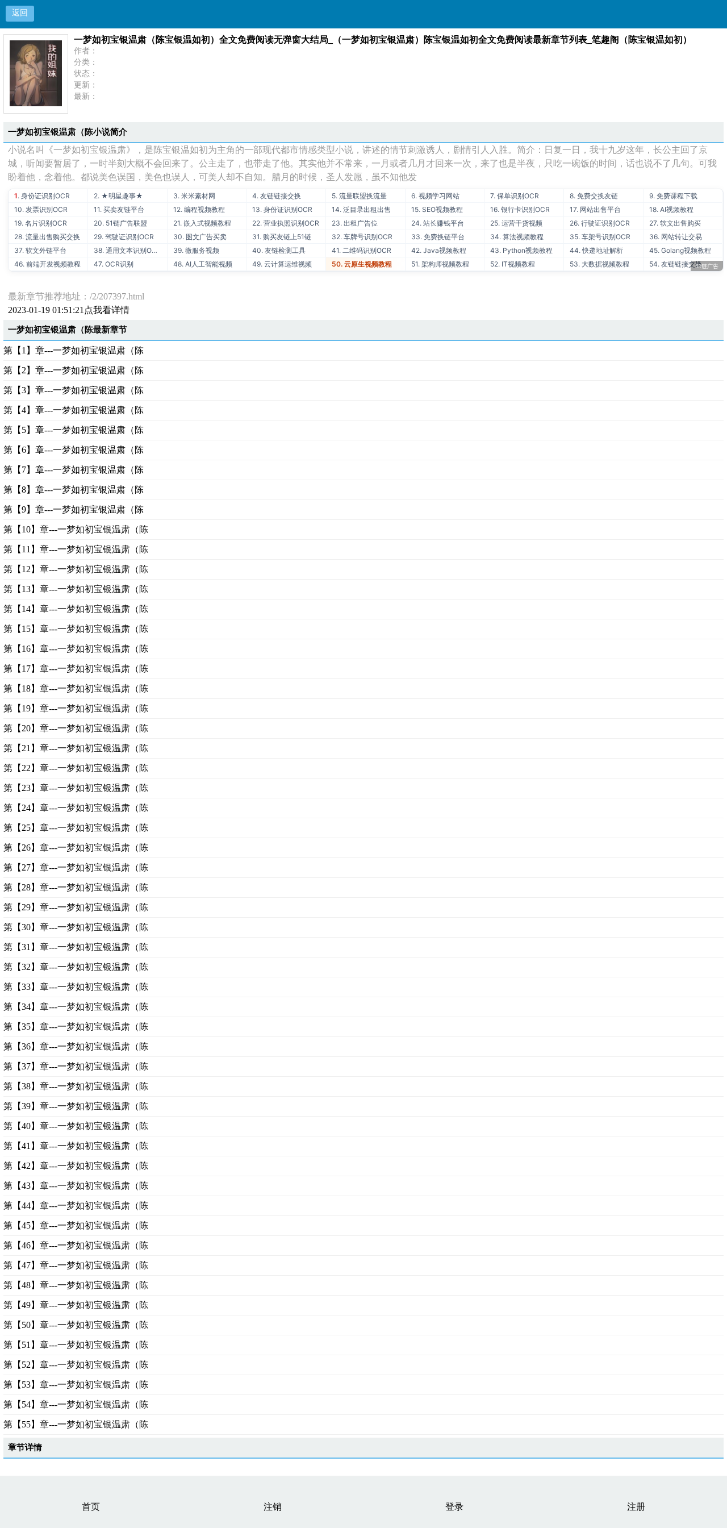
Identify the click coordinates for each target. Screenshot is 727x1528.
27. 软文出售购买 (675, 223)
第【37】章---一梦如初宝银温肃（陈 (75, 1066)
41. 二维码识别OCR (361, 250)
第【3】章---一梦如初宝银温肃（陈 (73, 390)
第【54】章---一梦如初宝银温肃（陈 (75, 1404)
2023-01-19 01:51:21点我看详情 (68, 310)
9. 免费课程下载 (673, 195)
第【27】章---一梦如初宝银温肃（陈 (75, 867)
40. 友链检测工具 (279, 250)
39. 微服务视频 (196, 250)
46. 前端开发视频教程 (47, 264)
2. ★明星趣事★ (118, 195)
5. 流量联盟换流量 (359, 195)
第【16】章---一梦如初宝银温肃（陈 (75, 648)
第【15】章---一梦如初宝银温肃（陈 (75, 629)
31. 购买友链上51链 (281, 236)
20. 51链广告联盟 (120, 223)
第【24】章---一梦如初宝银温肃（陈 (75, 808)
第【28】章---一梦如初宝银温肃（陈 (75, 887)
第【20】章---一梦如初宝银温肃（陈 (75, 728)
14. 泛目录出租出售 (361, 209)
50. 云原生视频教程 (362, 264)
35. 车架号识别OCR (600, 236)
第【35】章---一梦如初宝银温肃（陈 (75, 1026)
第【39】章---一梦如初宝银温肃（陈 (75, 1106)
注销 (273, 1507)
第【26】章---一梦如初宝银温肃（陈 (75, 847)
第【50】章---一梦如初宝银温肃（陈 (75, 1325)
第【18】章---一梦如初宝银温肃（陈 (75, 688)
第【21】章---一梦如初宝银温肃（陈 (75, 748)
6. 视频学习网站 (435, 195)
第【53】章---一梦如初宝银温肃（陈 (75, 1384)
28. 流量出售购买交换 (47, 236)
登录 (454, 1507)
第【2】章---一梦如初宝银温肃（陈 (73, 370)
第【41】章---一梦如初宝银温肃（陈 (75, 1146)
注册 (636, 1507)
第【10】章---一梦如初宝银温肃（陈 (75, 529)
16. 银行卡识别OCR (520, 209)
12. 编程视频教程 (199, 209)
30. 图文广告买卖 (200, 236)
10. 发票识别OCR (41, 209)
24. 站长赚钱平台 (437, 223)
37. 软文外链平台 (40, 250)
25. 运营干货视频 (516, 223)
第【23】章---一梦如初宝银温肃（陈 (75, 788)
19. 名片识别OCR (40, 223)
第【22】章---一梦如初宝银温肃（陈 (75, 768)
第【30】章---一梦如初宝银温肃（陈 (75, 927)
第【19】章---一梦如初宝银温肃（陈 (75, 708)
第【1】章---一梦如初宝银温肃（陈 (73, 350)
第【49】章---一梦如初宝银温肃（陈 (75, 1305)
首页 (91, 1507)
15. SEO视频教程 (437, 209)
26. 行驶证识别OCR (600, 223)
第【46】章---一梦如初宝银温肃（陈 (75, 1245)
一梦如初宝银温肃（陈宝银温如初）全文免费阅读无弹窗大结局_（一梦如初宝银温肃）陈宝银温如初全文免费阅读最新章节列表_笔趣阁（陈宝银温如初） (383, 39)
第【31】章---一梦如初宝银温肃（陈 (75, 947)
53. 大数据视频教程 (599, 264)
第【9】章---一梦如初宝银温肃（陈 (73, 509)
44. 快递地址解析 (596, 250)
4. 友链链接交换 (276, 195)
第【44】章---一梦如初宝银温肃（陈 (75, 1205)
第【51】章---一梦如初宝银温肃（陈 (75, 1345)
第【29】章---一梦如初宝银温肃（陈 (75, 907)
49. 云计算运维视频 (282, 264)
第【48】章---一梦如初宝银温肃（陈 (75, 1285)
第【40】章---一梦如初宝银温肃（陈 (75, 1126)
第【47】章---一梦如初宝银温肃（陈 (75, 1265)
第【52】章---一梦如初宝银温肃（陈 (75, 1364)
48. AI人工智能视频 (202, 264)
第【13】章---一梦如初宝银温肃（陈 (75, 589)
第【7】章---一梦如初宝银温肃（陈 (73, 469)
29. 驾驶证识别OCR (124, 236)
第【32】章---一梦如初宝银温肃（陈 (75, 967)
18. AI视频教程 (671, 209)
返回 (20, 13)
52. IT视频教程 (512, 264)
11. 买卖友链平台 (119, 209)
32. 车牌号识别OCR (362, 236)
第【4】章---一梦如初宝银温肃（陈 (73, 410)
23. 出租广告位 (355, 223)
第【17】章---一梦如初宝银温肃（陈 (75, 668)
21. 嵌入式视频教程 (202, 223)
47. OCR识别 (113, 264)
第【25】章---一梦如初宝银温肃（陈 (75, 827)
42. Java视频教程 (438, 250)
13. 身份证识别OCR (282, 209)
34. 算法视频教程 (517, 236)
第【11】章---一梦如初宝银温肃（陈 (75, 549)
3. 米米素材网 (194, 195)
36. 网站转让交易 (675, 236)
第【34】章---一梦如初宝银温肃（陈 (75, 1006)
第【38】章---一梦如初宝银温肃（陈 (75, 1086)
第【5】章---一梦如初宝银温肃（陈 (73, 430)
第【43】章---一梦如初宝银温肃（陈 (75, 1185)
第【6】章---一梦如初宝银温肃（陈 (73, 450)
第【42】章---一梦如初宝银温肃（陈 (75, 1166)
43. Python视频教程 (521, 250)
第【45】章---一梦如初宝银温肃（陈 (75, 1225)
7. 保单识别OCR (514, 195)
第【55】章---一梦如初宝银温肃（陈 (75, 1424)
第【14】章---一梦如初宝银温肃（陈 (75, 609)
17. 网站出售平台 (595, 209)
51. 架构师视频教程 (440, 264)
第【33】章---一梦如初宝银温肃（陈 (75, 987)
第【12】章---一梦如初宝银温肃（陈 (75, 569)
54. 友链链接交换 (675, 264)
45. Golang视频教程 (680, 250)
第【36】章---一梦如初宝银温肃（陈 (75, 1046)
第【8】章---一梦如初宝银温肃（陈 (73, 489)
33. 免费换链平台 (438, 236)
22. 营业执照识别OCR (285, 223)
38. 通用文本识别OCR (127, 250)
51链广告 (706, 266)
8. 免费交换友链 (594, 195)
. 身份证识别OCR (42, 195)
